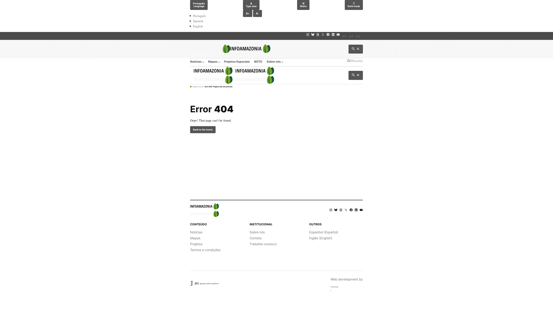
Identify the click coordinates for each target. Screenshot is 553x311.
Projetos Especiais (237, 61)
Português (199, 16)
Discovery (357, 61)
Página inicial (197, 87)
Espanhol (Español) (323, 232)
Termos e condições (205, 250)
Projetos (196, 244)
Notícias (196, 61)
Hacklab (334, 287)
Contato (256, 238)
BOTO (258, 61)
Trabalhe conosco (263, 244)
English (198, 26)
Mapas (213, 61)
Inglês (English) (320, 238)
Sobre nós (274, 61)
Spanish (198, 21)
